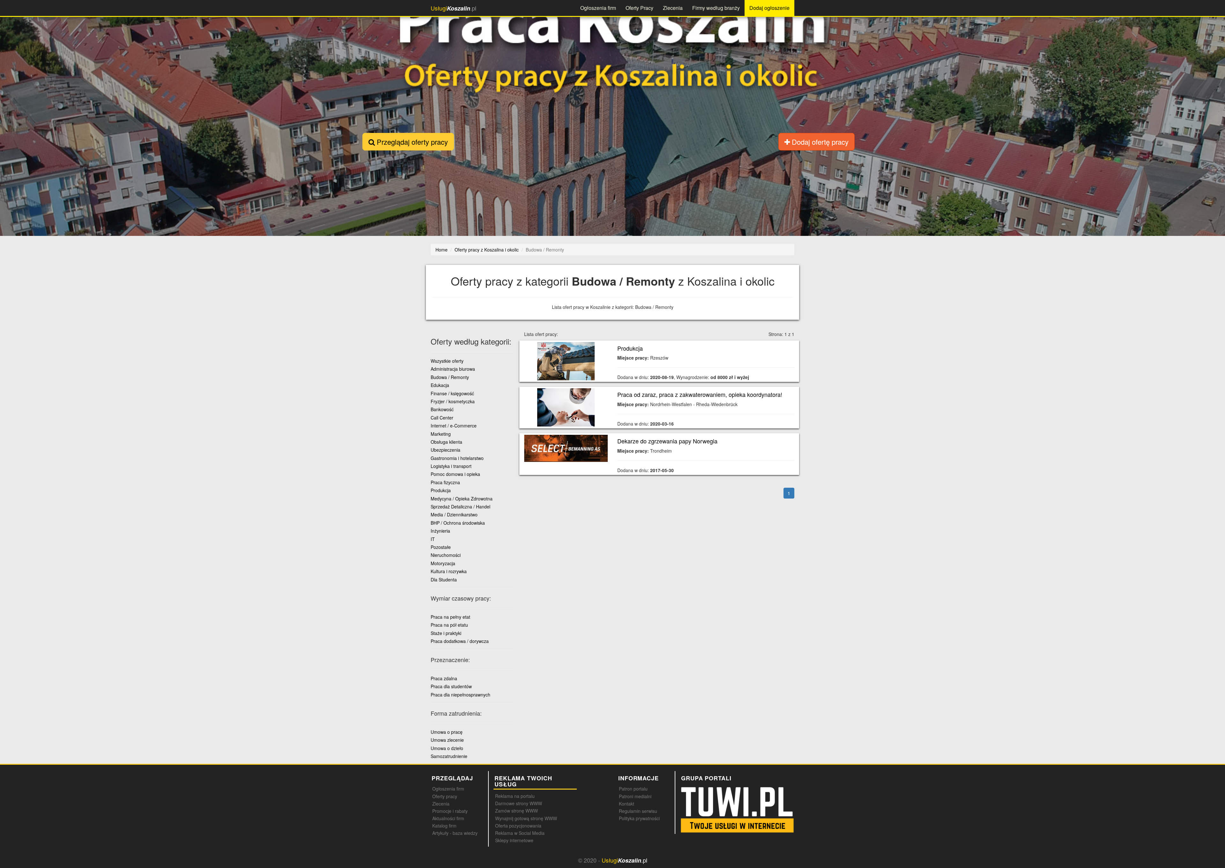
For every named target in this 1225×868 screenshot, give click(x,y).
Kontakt (626, 803)
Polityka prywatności (639, 818)
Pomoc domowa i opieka (455, 474)
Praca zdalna (444, 678)
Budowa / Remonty (450, 377)
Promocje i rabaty (450, 811)
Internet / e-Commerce (454, 425)
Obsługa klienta (446, 442)
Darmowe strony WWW (518, 803)
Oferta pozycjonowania (518, 825)
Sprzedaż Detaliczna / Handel (460, 506)
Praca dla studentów (451, 686)
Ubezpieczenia (445, 450)
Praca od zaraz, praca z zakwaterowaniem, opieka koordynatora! (699, 394)
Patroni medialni (635, 796)
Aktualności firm (448, 818)
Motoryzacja (443, 563)
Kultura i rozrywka (449, 571)
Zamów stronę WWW (516, 810)
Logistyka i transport (451, 466)
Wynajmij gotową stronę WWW (526, 818)
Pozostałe (441, 547)
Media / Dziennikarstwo (454, 514)
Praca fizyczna (445, 482)
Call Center (442, 417)
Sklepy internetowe (514, 840)
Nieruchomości (446, 555)
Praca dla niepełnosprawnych (460, 694)
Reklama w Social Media (520, 833)
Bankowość (442, 409)
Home (441, 249)
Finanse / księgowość (452, 393)
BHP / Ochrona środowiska (458, 523)
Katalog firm (444, 825)
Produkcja (630, 348)
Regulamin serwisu (638, 811)
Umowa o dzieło (447, 748)
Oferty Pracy (639, 7)
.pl (453, 8)
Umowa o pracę (447, 732)
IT (433, 539)
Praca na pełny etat (450, 617)
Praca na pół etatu (449, 625)
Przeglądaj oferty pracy (411, 142)
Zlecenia (673, 7)
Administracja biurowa (453, 369)
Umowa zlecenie (447, 740)
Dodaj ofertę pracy (819, 142)
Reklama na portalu (515, 796)
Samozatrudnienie (449, 756)
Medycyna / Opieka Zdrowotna (462, 498)
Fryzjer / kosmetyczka (453, 401)
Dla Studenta (444, 579)
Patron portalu (633, 788)
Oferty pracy (444, 796)
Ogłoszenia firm (598, 7)
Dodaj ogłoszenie (769, 7)
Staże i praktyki (446, 633)
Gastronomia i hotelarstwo (457, 458)
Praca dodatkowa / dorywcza (460, 641)
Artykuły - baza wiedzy (455, 833)
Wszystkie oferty (447, 361)
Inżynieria (440, 531)
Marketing (441, 434)
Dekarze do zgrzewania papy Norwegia (667, 441)
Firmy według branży (716, 7)
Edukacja (440, 385)
